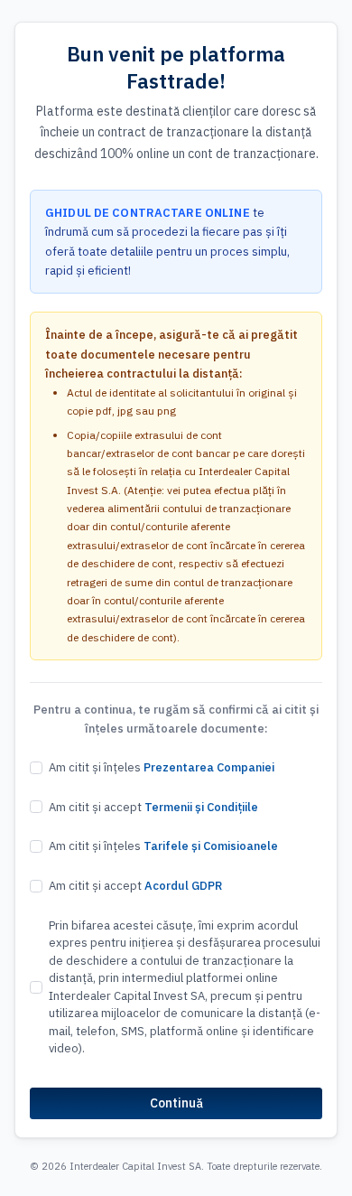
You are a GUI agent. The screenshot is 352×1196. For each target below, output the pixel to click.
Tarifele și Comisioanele (211, 846)
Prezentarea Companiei (209, 767)
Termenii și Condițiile (201, 807)
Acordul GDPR (183, 885)
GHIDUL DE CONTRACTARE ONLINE (147, 212)
